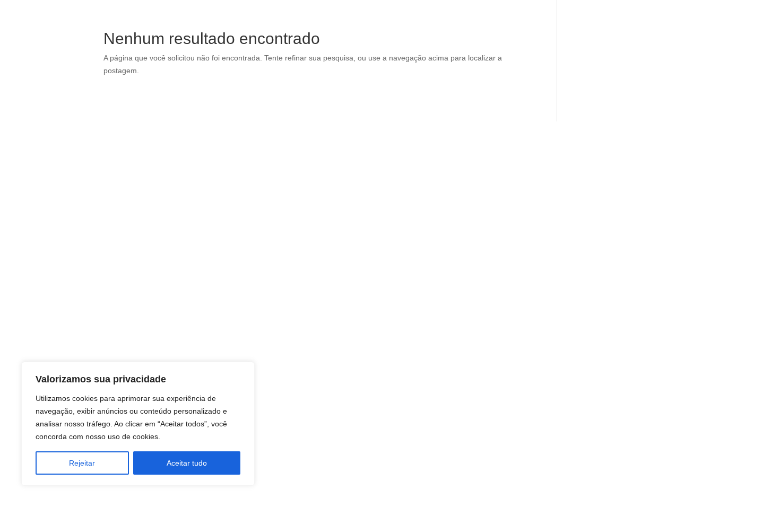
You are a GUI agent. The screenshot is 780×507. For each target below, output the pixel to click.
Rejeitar (82, 463)
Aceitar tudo (187, 463)
